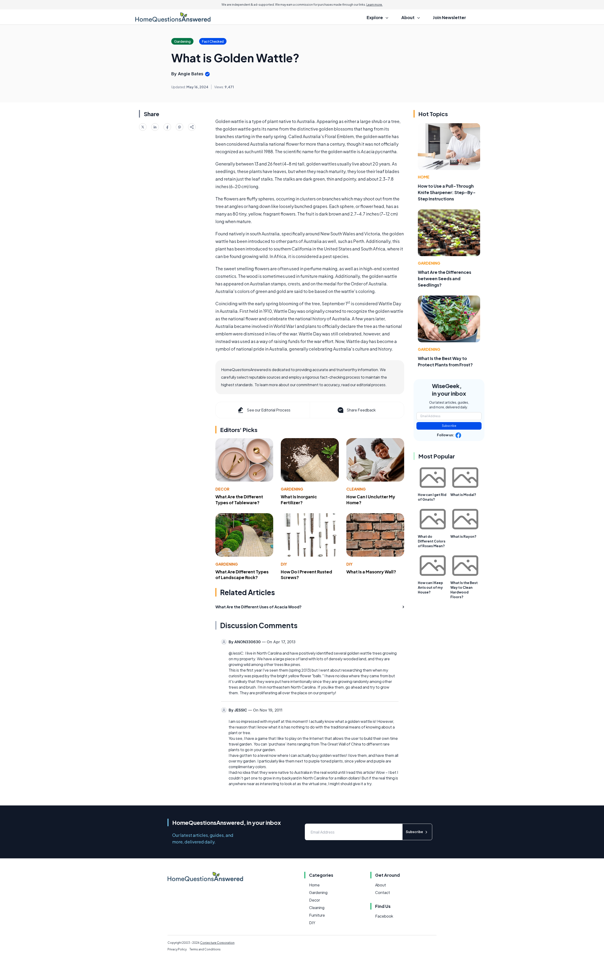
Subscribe (449, 426)
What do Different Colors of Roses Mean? (431, 541)
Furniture (317, 915)
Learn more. (374, 4)
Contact (382, 892)
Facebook (384, 916)
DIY (284, 564)
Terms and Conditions (205, 949)
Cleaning (356, 489)
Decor (222, 489)
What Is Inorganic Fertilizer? (299, 499)
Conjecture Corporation (217, 942)
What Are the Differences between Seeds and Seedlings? (444, 278)
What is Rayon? (463, 536)
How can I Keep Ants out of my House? (430, 587)
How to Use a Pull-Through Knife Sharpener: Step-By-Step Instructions (447, 192)
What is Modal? (463, 494)
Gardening (292, 489)
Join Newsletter (449, 17)
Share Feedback (361, 409)
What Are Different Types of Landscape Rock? (241, 574)
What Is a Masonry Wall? (371, 571)
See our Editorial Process (268, 409)
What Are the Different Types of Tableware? (239, 499)
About (380, 884)
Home (423, 176)
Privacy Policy (177, 949)
